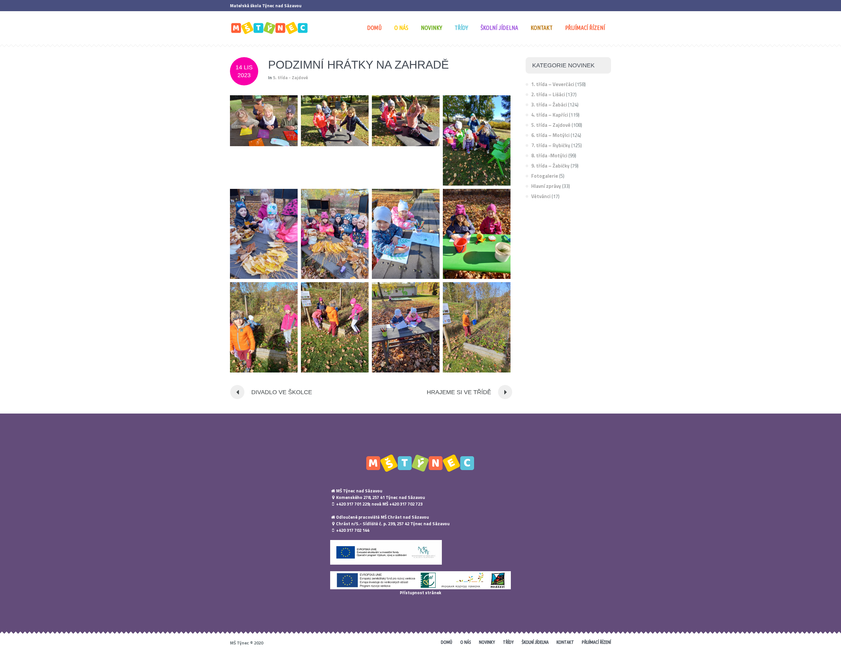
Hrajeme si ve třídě (459, 392)
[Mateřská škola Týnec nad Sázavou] (420, 463)
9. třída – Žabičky (550, 165)
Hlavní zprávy (546, 186)
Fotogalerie (544, 176)
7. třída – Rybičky (550, 145)
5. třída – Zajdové (551, 125)
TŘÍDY (508, 642)
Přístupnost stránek (420, 592)
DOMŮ (446, 642)
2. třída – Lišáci (548, 94)
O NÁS (465, 642)
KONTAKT (565, 642)
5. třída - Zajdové (290, 77)
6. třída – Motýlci (550, 135)
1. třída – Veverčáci (552, 84)
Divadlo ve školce (281, 392)
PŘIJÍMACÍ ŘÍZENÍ (596, 642)
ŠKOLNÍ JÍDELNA (535, 642)
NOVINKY (487, 642)
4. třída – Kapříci (549, 115)
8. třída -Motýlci (549, 155)
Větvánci (541, 196)
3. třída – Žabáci (549, 104)
